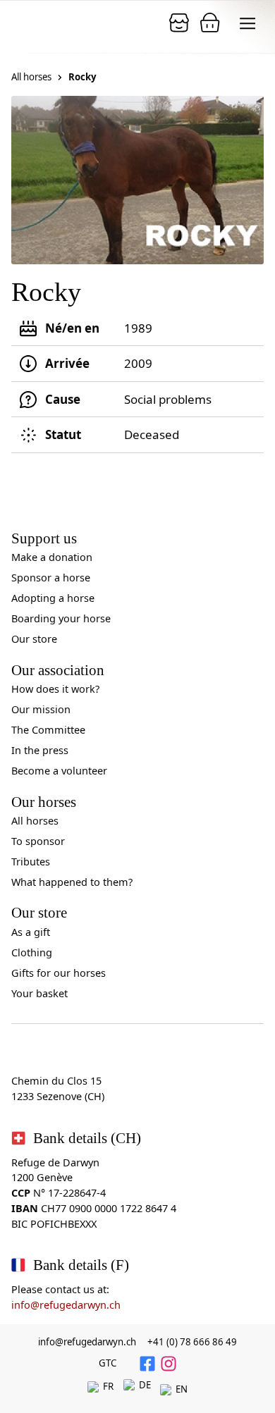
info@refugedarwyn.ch (66, 1305)
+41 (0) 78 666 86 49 (192, 1341)
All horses (31, 76)
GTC (107, 1363)
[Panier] (179, 22)
